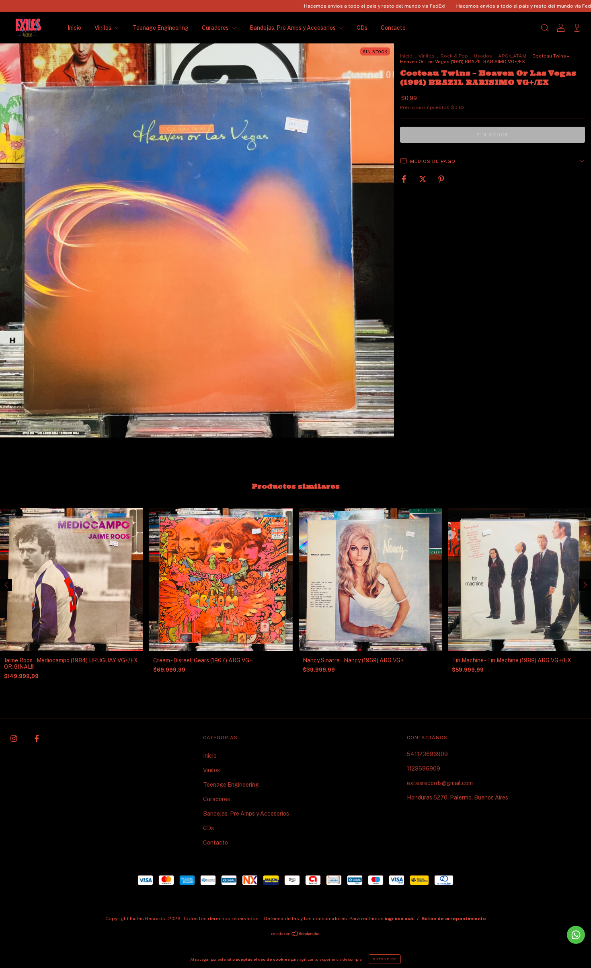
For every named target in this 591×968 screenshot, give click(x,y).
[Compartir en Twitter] (423, 179)
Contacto (393, 28)
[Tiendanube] (296, 934)
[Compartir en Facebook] (404, 179)
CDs (362, 28)
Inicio (74, 28)
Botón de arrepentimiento (453, 918)
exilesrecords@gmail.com (440, 783)
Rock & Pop (454, 56)
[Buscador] (545, 28)
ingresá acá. (399, 918)
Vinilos (103, 28)
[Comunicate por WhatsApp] (576, 935)
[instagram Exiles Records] (14, 739)
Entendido (384, 959)
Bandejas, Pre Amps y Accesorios (293, 28)
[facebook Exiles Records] (37, 739)
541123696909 (427, 754)
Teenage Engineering (161, 28)
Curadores (216, 28)
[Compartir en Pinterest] (441, 179)
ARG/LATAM (512, 56)
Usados (483, 56)
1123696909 (423, 768)
